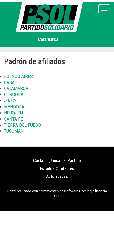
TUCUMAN (14, 131)
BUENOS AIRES (18, 76)
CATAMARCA (16, 88)
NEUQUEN (13, 112)
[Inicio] (50, 17)
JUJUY (10, 100)
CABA (9, 82)
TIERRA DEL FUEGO (22, 125)
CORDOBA (13, 94)
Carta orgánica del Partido (57, 160)
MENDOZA (14, 106)
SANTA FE (13, 119)
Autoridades (57, 176)
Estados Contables (57, 168)
